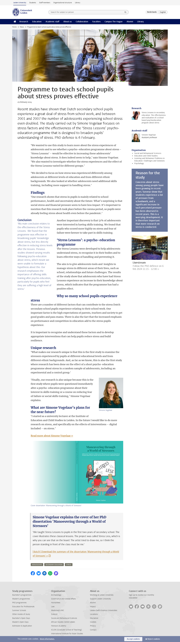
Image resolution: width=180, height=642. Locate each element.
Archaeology (56, 595)
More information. (47, 639)
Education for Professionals (23, 606)
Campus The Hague (114, 21)
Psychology (139, 163)
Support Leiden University (100, 599)
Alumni (130, 21)
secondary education (54, 565)
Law (53, 606)
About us (67, 21)
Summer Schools (19, 610)
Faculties (96, 21)
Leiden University (19, 2)
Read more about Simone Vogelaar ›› (52, 435)
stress (68, 565)
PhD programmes (19, 602)
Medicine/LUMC (57, 610)
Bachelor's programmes (21, 595)
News (22, 27)
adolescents (37, 565)
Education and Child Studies (146, 156)
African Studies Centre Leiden (63, 622)
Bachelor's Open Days (21, 618)
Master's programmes (21, 599)
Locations (94, 614)
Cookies (93, 622)
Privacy (93, 626)
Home (14, 27)
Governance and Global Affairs (63, 599)
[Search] (125, 12)
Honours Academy (58, 626)
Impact (93, 606)
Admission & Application (22, 626)
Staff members (44, 2)
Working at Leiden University (101, 595)
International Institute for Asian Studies (67, 633)
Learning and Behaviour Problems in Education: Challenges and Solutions (149, 159)
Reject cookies (153, 639)
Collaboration (82, 21)
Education (37, 21)
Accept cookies (133, 639)
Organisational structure (62, 2)
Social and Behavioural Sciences (147, 153)
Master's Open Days (20, 622)
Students (32, 2)
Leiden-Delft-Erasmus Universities (103, 610)
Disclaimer (94, 618)
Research (23, 21)
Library (77, 2)
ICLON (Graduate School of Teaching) (66, 630)
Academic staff (52, 21)
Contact (93, 630)
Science (54, 614)
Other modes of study (21, 614)
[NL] (152, 12)
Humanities (55, 602)
